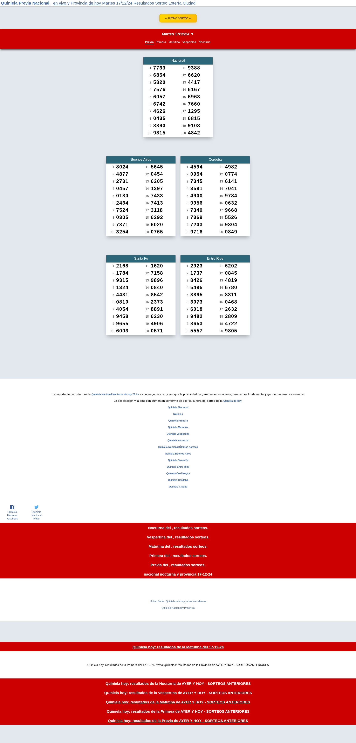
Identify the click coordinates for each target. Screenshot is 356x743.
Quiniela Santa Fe (178, 460)
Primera (161, 42)
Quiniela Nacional (178, 407)
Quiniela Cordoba (178, 480)
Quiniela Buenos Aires (178, 453)
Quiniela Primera (178, 420)
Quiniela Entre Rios (178, 466)
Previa (149, 42)
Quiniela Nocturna (178, 440)
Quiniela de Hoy (232, 400)
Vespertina (189, 42)
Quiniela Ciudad (178, 486)
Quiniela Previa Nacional (25, 3)
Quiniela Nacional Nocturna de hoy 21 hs (115, 394)
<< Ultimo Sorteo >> (178, 18)
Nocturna (205, 42)
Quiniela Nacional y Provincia (178, 607)
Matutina (174, 42)
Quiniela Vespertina (178, 433)
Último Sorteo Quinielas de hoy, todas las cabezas (178, 601)
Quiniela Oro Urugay (178, 473)
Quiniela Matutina (178, 427)
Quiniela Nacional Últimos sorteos (178, 447)
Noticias (178, 414)
